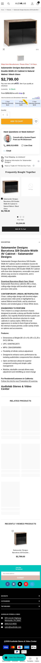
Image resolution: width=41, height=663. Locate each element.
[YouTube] (26, 584)
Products (9, 9)
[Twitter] (32, 584)
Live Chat (26, 145)
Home (2, 9)
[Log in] (32, 3)
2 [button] (20, 217)
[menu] (2, 3)
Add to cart (16, 121)
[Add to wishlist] (12, 531)
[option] (20, 32)
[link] (36, 121)
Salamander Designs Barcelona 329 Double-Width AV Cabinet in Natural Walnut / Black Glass (12, 204)
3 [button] (23, 217)
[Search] (8, 3)
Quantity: (3, 110)
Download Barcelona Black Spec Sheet (17, 281)
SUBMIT (20, 578)
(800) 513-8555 (11, 145)
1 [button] (17, 217)
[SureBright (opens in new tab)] (37, 97)
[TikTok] (20, 584)
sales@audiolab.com (13, 627)
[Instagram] (13, 584)
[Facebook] (7, 584)
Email (7, 151)
